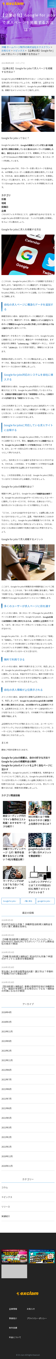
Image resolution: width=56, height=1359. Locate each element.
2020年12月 (7, 1156)
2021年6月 (6, 1108)
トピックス (6, 1196)
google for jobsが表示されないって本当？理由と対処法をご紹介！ (46, 901)
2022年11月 (7, 1060)
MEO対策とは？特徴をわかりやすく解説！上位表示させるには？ (39, 820)
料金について (15, 1337)
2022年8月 (6, 1069)
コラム (4, 1187)
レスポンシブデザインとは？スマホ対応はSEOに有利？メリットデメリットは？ (39, 887)
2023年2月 (6, 1050)
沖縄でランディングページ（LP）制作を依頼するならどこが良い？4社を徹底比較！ (14, 854)
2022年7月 (6, 1079)
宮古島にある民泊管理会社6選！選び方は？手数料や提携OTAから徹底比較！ (27, 972)
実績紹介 (5, 1216)
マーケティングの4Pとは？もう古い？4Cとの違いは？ (13, 884)
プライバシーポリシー (37, 1318)
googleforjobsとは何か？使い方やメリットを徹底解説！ (39, 852)
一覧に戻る (28, 901)
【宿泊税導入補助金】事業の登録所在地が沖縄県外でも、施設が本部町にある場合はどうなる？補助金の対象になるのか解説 (27, 988)
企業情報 (13, 1308)
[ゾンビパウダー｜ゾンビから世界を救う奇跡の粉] (14, 1256)
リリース (5, 1206)
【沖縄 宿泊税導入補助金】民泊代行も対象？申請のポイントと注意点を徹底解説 (27, 957)
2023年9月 (6, 1040)
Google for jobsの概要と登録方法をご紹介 (11, 901)
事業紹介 (13, 1318)
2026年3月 (6, 1021)
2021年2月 (6, 1137)
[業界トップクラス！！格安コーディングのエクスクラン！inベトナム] (42, 1256)
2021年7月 (6, 1098)
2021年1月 (6, 1146)
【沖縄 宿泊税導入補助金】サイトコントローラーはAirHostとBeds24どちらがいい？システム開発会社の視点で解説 (27, 941)
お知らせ (31, 1308)
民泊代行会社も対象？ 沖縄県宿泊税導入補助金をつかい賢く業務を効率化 (27, 925)
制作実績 (13, 1327)
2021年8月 (6, 1089)
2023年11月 (7, 1031)
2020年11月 (7, 1165)
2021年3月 (6, 1127)
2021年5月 (6, 1117)
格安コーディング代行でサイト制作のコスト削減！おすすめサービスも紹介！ (14, 821)
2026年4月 (6, 1012)
